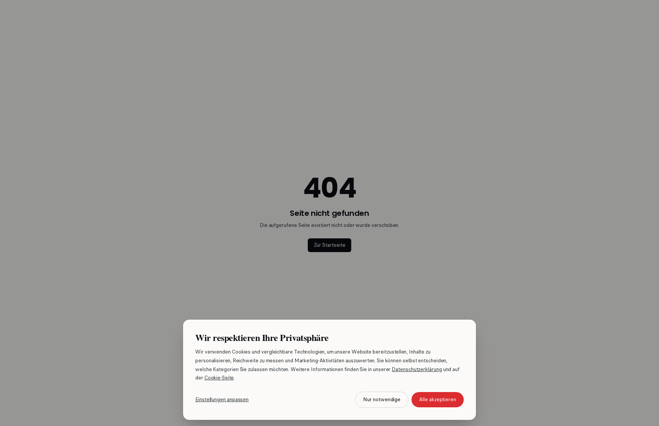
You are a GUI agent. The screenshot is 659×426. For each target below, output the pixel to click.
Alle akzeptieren (437, 399)
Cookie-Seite (219, 377)
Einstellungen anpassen (222, 399)
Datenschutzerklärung (417, 369)
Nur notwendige (381, 399)
